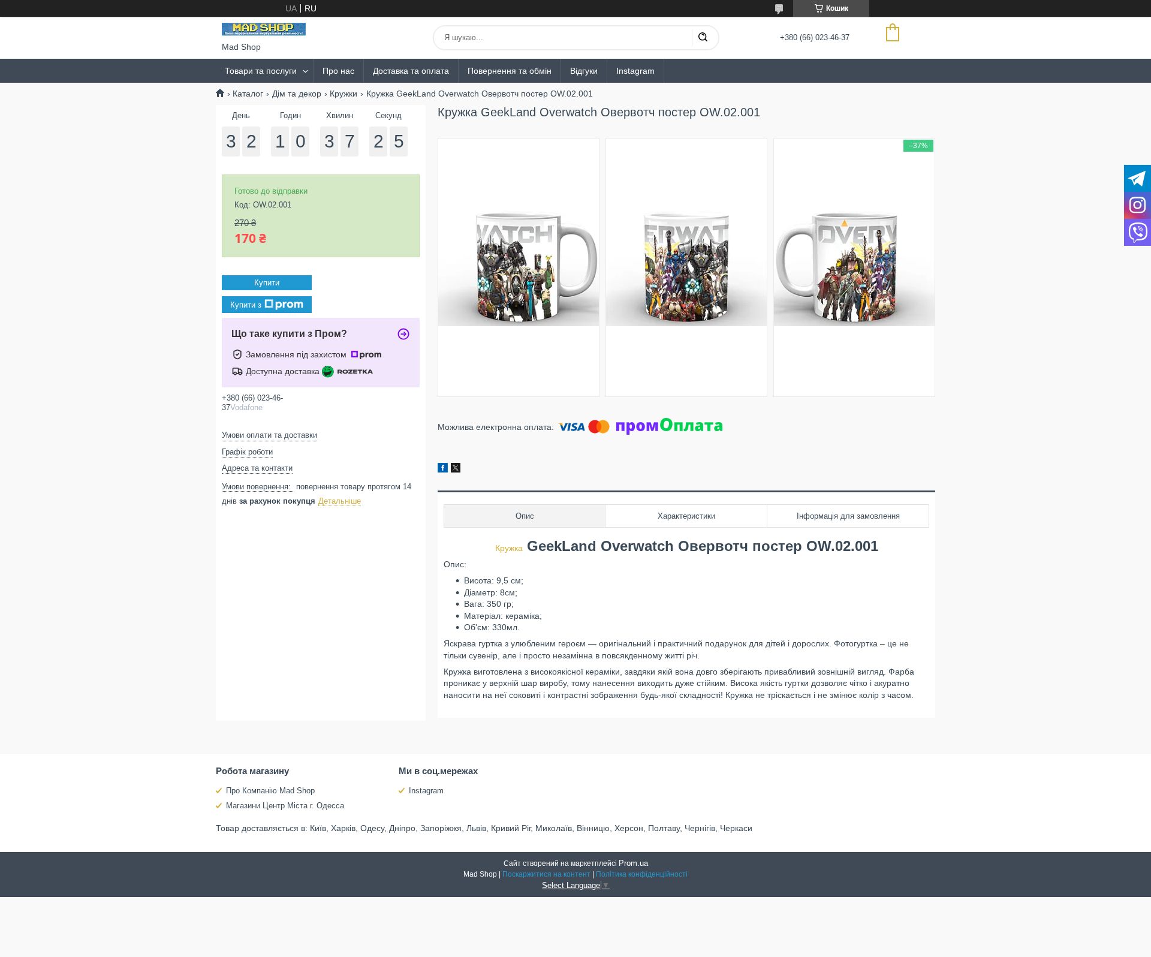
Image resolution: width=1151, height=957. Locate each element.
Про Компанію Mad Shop (270, 790)
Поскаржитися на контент (546, 874)
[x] (455, 469)
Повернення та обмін (510, 71)
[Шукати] (702, 37)
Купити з (245, 304)
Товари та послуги (261, 71)
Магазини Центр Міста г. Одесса (285, 805)
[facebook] (443, 469)
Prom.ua (633, 863)
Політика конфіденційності (642, 874)
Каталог (248, 93)
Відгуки (584, 71)
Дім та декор (296, 93)
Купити (266, 282)
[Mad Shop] (264, 29)
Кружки (343, 93)
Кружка (509, 548)
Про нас (338, 71)
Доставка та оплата (411, 71)
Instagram (635, 71)
